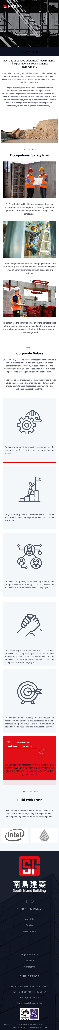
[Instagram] (32, 901)
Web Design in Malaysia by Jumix (33, 1027)
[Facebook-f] (27, 901)
